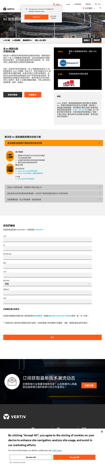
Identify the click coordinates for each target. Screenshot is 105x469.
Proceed (36, 17)
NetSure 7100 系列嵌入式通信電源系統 (30, 173)
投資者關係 (77, 4)
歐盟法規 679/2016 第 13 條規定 (60, 316)
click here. (57, 450)
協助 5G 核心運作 (40, 40)
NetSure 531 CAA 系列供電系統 (27, 171)
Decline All (31, 457)
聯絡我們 (97, 40)
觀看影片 (87, 40)
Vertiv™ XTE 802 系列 (80, 110)
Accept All (74, 457)
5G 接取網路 (16, 40)
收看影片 (33, 95)
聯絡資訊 (88, 4)
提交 (52, 337)
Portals (68, 4)
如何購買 (88, 8)
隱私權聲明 (37, 316)
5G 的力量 (6, 40)
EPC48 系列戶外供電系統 (26, 179)
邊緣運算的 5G (27, 40)
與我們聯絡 (13, 95)
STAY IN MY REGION (53, 17)
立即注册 (89, 385)
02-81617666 (38, 230)
